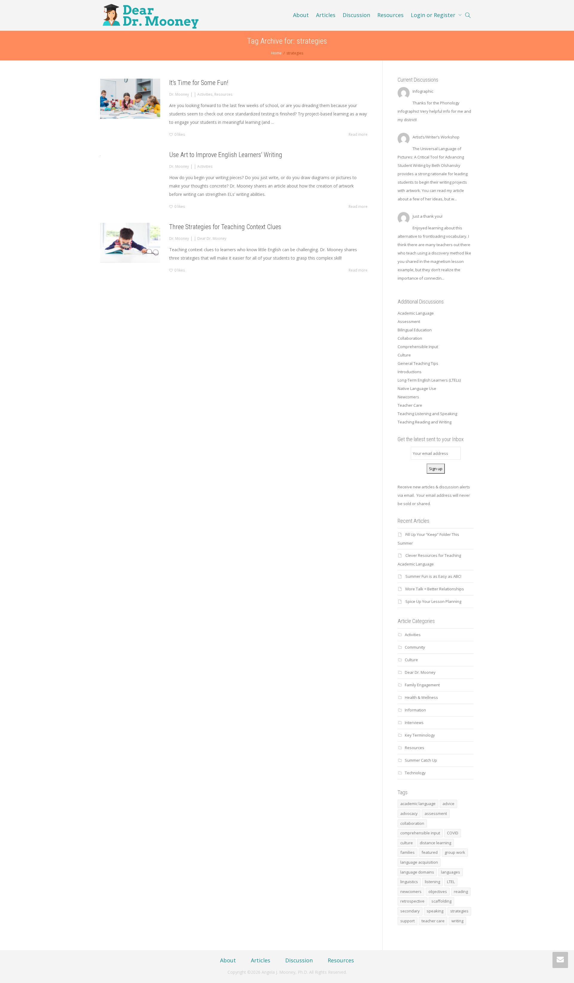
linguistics (409, 881)
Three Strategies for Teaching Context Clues (225, 227)
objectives (437, 891)
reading (461, 891)
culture (406, 842)
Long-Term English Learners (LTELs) (429, 380)
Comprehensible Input (418, 346)
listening (432, 881)
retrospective (412, 901)
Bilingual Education (415, 330)
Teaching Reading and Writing (424, 422)
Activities (205, 94)
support (407, 920)
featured (430, 852)
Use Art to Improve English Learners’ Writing (225, 155)
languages (450, 872)
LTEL (451, 881)
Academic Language (416, 313)
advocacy (409, 813)
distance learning (435, 842)
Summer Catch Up (421, 760)
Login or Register (434, 15)
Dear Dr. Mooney (211, 238)
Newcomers (408, 397)
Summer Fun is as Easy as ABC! (433, 576)
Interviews (414, 722)
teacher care (433, 920)
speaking (435, 911)
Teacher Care (410, 405)
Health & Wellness (421, 697)
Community (415, 647)
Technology (415, 772)
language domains (417, 872)
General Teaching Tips (418, 363)
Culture (404, 355)
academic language (418, 803)
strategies (459, 911)
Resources (390, 15)
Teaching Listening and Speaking (427, 413)
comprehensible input (420, 833)
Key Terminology (420, 735)
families (407, 852)
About (301, 15)
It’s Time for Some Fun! (198, 82)
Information (415, 710)
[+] (130, 99)
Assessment (409, 321)
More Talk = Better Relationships (434, 589)
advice (448, 803)
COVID (452, 833)
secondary (410, 911)
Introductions (410, 371)
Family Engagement (422, 685)
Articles (325, 15)
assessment (436, 813)
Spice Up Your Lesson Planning (433, 601)
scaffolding (441, 901)
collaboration (412, 823)
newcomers (411, 891)
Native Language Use (417, 388)
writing (457, 920)
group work (455, 852)
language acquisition (419, 862)
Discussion (356, 15)
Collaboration (410, 338)
